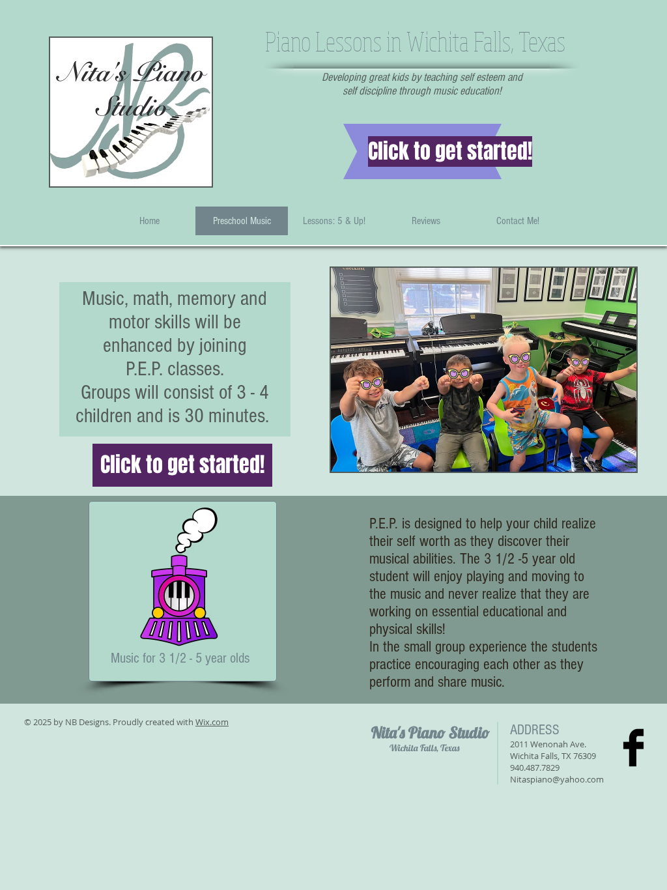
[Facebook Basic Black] (633, 747)
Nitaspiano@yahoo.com (557, 779)
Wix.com (212, 722)
